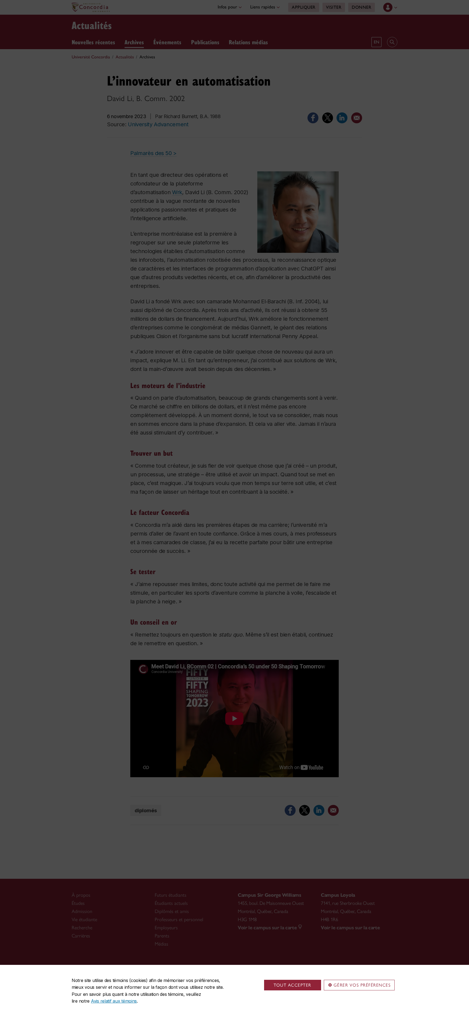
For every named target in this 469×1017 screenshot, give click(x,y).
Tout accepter (292, 985)
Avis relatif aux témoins (114, 1001)
